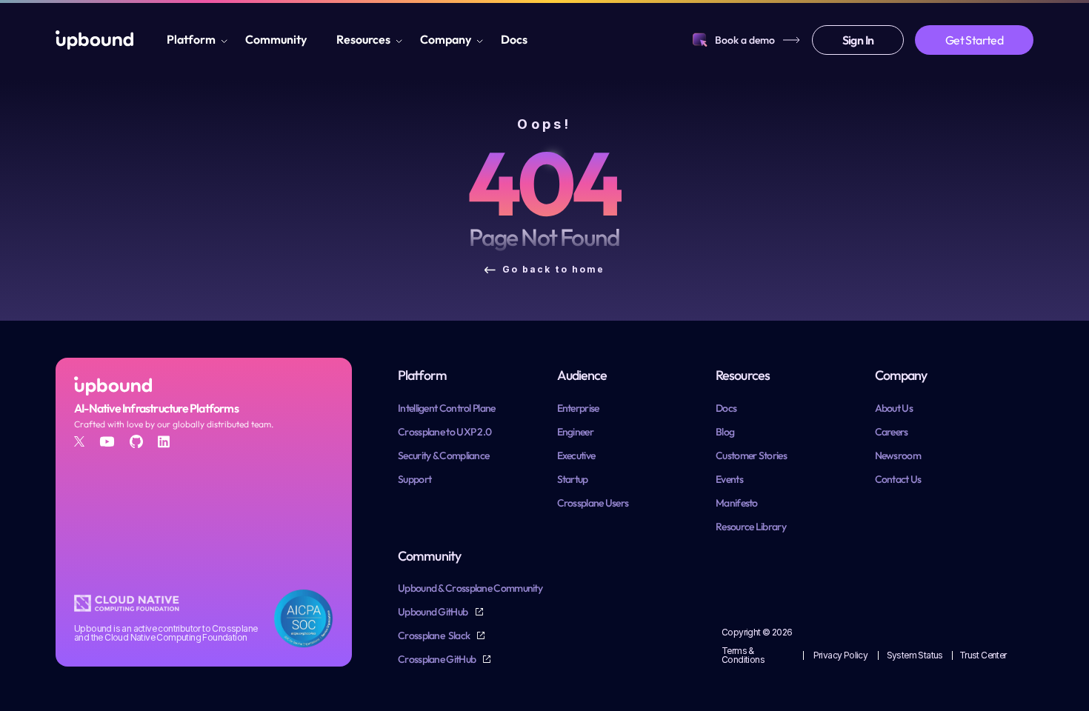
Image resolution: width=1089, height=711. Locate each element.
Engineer (575, 431)
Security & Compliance (443, 455)
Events (729, 479)
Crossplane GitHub (437, 659)
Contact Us (898, 479)
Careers (891, 431)
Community (276, 39)
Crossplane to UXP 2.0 (444, 431)
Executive (576, 455)
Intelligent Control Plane (447, 408)
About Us (894, 408)
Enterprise (578, 408)
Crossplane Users (593, 503)
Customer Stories (751, 455)
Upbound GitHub (434, 611)
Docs (514, 39)
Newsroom (898, 455)
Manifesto (737, 503)
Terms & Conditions (743, 655)
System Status (915, 655)
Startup (572, 479)
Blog (725, 431)
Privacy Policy (840, 655)
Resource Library (751, 526)
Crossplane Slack (434, 635)
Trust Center (983, 655)
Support (414, 479)
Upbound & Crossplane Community (470, 588)
